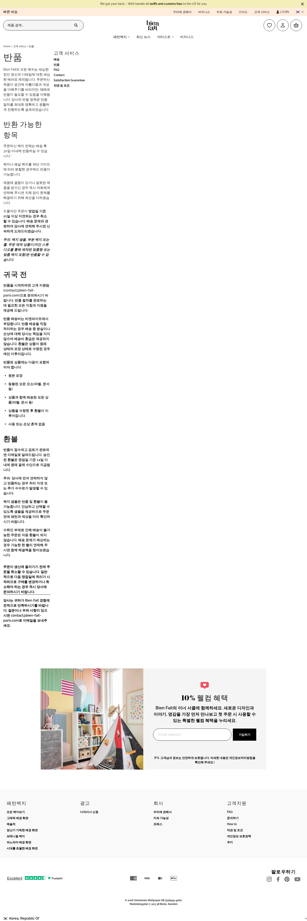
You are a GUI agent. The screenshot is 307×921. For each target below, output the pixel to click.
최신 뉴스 (143, 37)
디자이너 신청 (89, 812)
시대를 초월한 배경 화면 (22, 848)
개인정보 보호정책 (239, 836)
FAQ (56, 69)
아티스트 (164, 37)
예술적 (11, 824)
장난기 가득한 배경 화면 (22, 830)
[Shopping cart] (296, 25)
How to (232, 824)
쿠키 (230, 842)
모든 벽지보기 (16, 812)
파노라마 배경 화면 (19, 842)
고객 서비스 (262, 12)
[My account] (283, 25)
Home (6, 46)
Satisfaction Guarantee (69, 80)
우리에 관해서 (182, 12)
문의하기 (233, 818)
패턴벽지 (120, 37)
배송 (57, 59)
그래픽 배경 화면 (17, 818)
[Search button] (76, 25)
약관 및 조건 (62, 85)
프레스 (158, 824)
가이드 (243, 12)
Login (284, 12)
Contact (59, 75)
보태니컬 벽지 (16, 836)
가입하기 (244, 734)
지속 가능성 (224, 12)
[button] (298, 12)
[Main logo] (153, 25)
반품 (57, 64)
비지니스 (204, 12)
